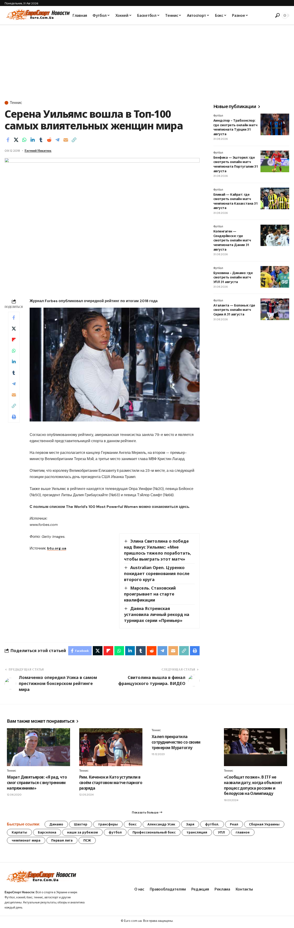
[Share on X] (16, 139)
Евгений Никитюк (38, 151)
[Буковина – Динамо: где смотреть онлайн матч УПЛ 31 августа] (274, 277)
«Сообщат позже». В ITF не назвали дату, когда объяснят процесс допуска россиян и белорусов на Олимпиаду (253, 785)
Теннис (16, 103)
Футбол (218, 115)
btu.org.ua (56, 548)
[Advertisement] (147, 59)
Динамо (56, 824)
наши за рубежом (82, 832)
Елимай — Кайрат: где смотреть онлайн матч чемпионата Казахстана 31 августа (235, 201)
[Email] (65, 139)
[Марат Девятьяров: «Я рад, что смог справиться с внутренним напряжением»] (38, 747)
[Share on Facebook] (8, 139)
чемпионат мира (26, 840)
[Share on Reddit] (49, 139)
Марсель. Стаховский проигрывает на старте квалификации (150, 594)
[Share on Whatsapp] (24, 139)
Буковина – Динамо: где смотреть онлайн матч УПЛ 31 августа (233, 277)
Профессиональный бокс (154, 832)
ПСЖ (87, 840)
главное (243, 832)
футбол (115, 832)
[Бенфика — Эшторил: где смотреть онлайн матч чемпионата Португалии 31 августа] (274, 161)
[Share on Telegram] (57, 139)
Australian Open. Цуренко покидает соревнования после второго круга (156, 573)
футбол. (212, 824)
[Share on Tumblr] (41, 139)
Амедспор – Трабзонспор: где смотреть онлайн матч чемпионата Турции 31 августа (235, 127)
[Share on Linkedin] (32, 139)
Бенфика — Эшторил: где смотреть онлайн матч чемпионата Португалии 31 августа (235, 164)
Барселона (47, 832)
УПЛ (221, 832)
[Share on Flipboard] (13, 339)
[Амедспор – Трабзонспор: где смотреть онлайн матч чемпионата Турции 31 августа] (274, 124)
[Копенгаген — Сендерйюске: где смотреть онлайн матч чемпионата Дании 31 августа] (274, 235)
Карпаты (19, 832)
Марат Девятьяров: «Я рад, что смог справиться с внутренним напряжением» (37, 782)
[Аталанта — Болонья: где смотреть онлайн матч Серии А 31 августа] (274, 309)
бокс (133, 824)
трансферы (108, 824)
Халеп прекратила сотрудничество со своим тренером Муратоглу (176, 742)
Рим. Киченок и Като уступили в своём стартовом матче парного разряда (110, 782)
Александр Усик (161, 824)
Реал (234, 824)
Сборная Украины (264, 824)
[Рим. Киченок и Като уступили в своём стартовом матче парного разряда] (110, 747)
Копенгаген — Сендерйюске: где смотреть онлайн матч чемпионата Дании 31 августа (232, 240)
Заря (190, 824)
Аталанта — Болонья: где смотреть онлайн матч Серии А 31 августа (234, 309)
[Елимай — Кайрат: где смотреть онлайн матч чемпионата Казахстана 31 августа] (274, 198)
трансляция (197, 832)
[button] (276, 15)
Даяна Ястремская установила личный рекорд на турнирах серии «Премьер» (156, 614)
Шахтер (80, 824)
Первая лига (62, 840)
